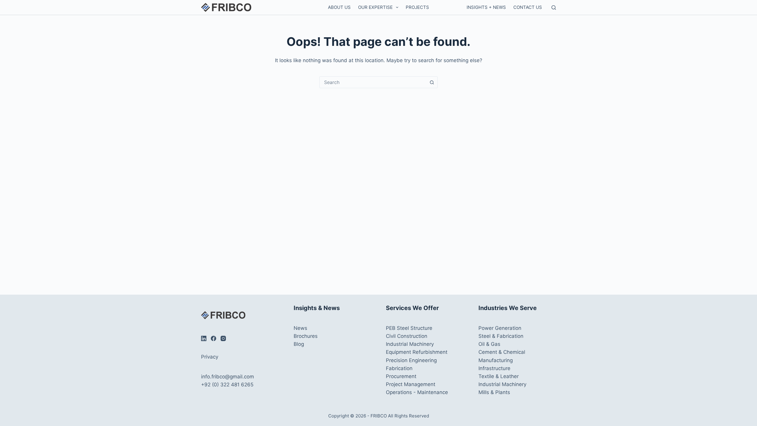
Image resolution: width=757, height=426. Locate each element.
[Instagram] (223, 338)
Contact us (527, 7)
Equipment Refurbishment (416, 352)
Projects (417, 7)
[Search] (553, 7)
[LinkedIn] (203, 338)
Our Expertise (375, 7)
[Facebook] (213, 338)
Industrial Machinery (410, 344)
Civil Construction (406, 336)
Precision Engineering (411, 360)
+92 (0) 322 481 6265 (227, 385)
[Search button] (431, 82)
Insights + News (486, 7)
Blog (299, 344)
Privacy (209, 357)
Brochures (306, 336)
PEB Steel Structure (409, 328)
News (300, 328)
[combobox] (373, 82)
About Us (339, 7)
